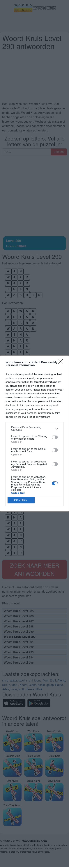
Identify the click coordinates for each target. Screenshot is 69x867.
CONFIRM (21, 500)
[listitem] (34, 428)
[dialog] (34, 433)
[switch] (55, 437)
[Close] (61, 362)
